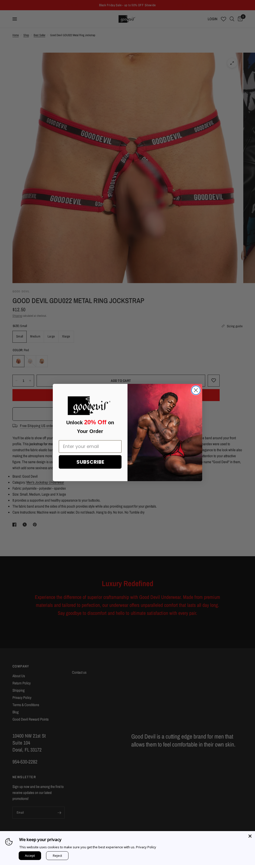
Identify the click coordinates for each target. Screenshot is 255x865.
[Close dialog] (195, 390)
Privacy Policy (146, 847)
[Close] (250, 836)
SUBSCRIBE (90, 461)
